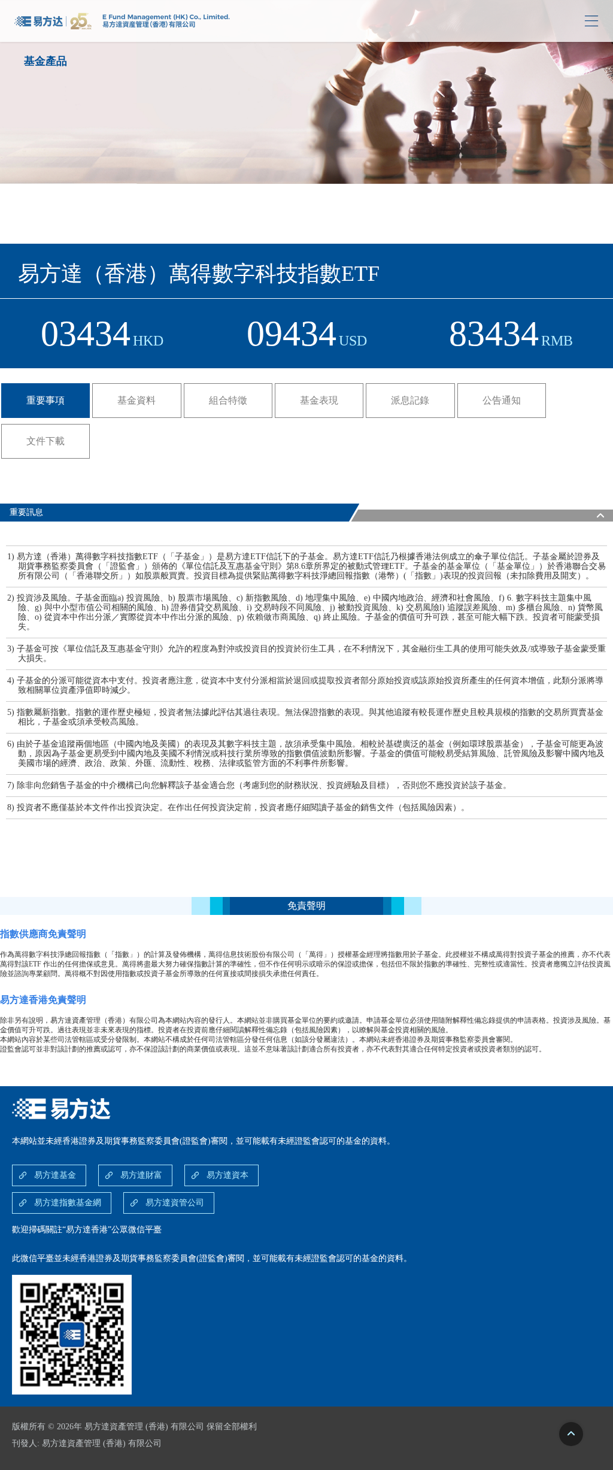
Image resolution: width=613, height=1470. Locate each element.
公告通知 (501, 400)
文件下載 (45, 441)
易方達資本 (227, 1175)
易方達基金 (55, 1175)
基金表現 (319, 400)
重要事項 (45, 400)
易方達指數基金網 (67, 1202)
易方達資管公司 (174, 1202)
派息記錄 (410, 400)
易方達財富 (141, 1175)
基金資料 (136, 400)
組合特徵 (228, 400)
